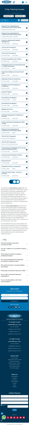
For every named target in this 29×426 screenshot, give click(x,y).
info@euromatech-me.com (14, 348)
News (14, 384)
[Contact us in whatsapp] (24, 417)
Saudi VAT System (7, 92)
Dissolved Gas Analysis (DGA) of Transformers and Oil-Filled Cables (11, 27)
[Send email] (20, 417)
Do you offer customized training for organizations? (11, 275)
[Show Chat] (4, 417)
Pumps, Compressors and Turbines (11, 59)
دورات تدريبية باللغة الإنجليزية (14, 324)
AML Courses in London (14, 366)
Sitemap (14, 386)
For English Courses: (14, 322)
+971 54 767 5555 (17, 329)
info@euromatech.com (14, 331)
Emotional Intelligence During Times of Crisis (13, 72)
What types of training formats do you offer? (13, 270)
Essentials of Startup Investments (11, 79)
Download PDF (7, 16)
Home (8, 13)
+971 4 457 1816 (15, 343)
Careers (14, 383)
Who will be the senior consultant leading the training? (12, 265)
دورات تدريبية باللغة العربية (14, 341)
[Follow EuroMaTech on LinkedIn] (2, 413)
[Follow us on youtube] (17, 417)
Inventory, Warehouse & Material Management (11, 41)
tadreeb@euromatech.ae (14, 346)
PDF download (14, 381)
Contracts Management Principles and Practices (12, 115)
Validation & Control (7, 109)
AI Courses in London (14, 361)
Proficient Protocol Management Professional (11, 85)
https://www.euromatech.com (14, 333)
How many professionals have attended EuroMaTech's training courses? (12, 260)
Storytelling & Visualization (9, 97)
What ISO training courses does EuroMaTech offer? (10, 243)
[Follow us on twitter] (8, 417)
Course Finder (14, 358)
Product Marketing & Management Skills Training (13, 122)
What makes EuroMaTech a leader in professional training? (11, 254)
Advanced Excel (6, 160)
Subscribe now (14, 301)
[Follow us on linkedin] (11, 417)
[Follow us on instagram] (14, 417)
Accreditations (14, 376)
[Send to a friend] (19, 307)
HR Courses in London (14, 364)
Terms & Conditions (14, 368)
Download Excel (19, 16)
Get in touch (14, 379)
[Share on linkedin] (16, 307)
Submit (14, 410)
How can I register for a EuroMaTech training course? (13, 249)
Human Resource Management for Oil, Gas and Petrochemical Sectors (14, 148)
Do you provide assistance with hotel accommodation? (11, 280)
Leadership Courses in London (14, 359)
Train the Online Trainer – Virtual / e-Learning (12, 173)
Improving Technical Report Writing (12, 155)
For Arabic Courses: (14, 339)
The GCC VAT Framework (9, 47)
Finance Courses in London (14, 363)
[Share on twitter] (12, 307)
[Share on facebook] (9, 307)
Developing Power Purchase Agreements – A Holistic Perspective (13, 65)
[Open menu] (26, 2)
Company (14, 378)
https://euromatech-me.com (14, 350)
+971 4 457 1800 (15, 326)
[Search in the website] (23, 2)
